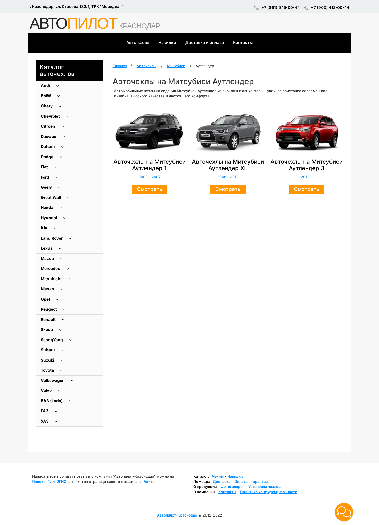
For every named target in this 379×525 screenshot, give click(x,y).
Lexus (47, 248)
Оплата (241, 481)
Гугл (51, 481)
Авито (149, 481)
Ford (45, 177)
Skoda (47, 329)
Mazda (48, 258)
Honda (47, 207)
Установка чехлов (264, 486)
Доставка (221, 481)
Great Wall (51, 197)
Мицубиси (176, 66)
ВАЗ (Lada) (52, 400)
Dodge (47, 156)
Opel (46, 299)
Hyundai (49, 217)
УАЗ (45, 421)
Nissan (48, 288)
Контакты (243, 42)
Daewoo (49, 136)
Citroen (48, 126)
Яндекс (38, 481)
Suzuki (48, 360)
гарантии (259, 481)
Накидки (167, 42)
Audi (46, 85)
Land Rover (52, 238)
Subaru (48, 349)
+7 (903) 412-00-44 (330, 7)
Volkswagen (53, 380)
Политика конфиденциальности (268, 491)
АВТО (73, 23)
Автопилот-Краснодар (177, 515)
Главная (120, 66)
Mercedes (51, 268)
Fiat (45, 166)
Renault (49, 319)
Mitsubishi (51, 278)
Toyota (48, 370)
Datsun (48, 146)
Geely (47, 187)
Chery (47, 105)
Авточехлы (137, 42)
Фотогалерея (232, 486)
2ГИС (61, 481)
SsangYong (52, 339)
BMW (46, 95)
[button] (344, 512)
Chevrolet (51, 116)
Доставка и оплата (204, 42)
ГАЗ (45, 410)
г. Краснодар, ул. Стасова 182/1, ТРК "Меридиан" (75, 6)
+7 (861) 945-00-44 (280, 7)
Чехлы (218, 476)
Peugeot (49, 309)
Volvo (47, 390)
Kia (44, 227)
